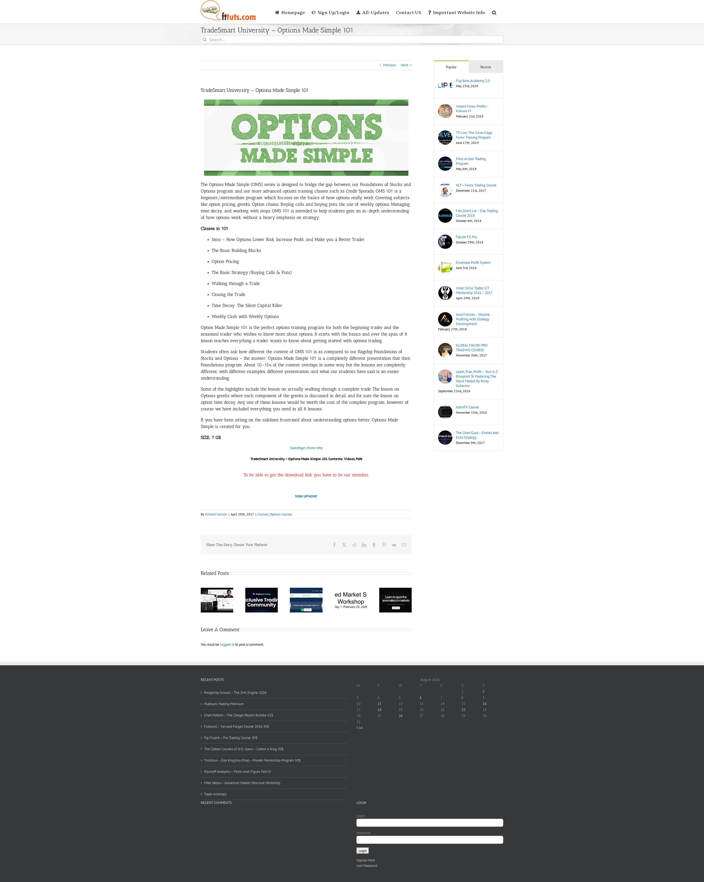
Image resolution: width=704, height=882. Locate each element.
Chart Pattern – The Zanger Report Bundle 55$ (238, 715)
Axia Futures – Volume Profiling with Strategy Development (473, 319)
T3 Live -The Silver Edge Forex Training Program (474, 135)
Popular (451, 67)
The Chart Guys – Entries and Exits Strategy (477, 435)
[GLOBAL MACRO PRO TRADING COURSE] (445, 345)
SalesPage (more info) (306, 448)
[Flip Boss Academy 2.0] (445, 81)
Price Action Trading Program (471, 161)
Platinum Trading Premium (224, 704)
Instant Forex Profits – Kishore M (472, 108)
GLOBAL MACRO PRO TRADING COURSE (472, 347)
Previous (389, 65)
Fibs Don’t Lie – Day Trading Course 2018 (477, 213)
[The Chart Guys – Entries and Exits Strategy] (445, 433)
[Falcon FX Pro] (445, 237)
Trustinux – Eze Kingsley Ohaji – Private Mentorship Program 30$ (252, 760)
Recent (485, 67)
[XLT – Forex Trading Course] (445, 185)
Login (360, 816)
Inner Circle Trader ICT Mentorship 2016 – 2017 (474, 290)
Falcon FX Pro (466, 237)
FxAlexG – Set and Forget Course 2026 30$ (236, 726)
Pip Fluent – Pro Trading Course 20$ (230, 737)
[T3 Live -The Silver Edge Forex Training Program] (445, 133)
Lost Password (366, 865)
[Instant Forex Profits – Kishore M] (445, 106)
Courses (263, 514)
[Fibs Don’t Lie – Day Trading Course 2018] (445, 211)
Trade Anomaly (215, 794)
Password (363, 833)
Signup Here (365, 860)
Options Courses (281, 514)
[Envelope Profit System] (445, 262)
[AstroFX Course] (445, 407)
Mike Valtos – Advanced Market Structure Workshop (242, 783)
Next (404, 65)
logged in (227, 644)
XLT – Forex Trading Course (476, 185)
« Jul (359, 727)
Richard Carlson (216, 514)
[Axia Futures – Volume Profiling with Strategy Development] (445, 314)
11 (379, 703)
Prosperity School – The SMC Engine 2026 (235, 692)
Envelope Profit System (473, 262)
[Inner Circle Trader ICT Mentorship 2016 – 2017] (445, 288)
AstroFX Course (467, 407)
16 (484, 703)
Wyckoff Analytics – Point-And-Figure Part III (237, 771)
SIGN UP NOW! (306, 496)
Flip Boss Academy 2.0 (473, 80)
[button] (494, 12)
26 (401, 715)
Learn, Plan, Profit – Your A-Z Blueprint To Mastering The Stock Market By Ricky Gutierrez (476, 378)
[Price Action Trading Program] (445, 159)
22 (463, 709)
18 (379, 709)
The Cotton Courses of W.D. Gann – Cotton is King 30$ (244, 749)
